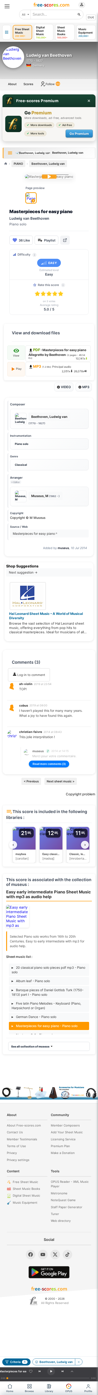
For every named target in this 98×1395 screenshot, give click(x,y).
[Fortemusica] (34, 1301)
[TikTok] (67, 1254)
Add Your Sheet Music (67, 1132)
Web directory (61, 1220)
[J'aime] (31, 1371)
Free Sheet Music (25, 1182)
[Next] (62, 1371)
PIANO (18, 163)
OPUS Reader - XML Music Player (70, 1184)
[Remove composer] (78, 1362)
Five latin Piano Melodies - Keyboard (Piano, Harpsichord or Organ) (46, 1005)
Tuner (55, 1214)
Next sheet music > (61, 781)
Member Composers (65, 1125)
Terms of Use (16, 1146)
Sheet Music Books (26, 1188)
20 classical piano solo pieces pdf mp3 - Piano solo (48, 970)
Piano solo (21, 444)
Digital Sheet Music (26, 1195)
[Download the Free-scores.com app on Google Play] (49, 1272)
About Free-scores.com (24, 1125)
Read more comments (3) (49, 764)
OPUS (68, 1391)
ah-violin (25, 684)
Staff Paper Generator (66, 1207)
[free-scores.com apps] (6, 32)
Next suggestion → (23, 572)
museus (63, 548)
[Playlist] (72, 1371)
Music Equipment (25, 1202)
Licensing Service (63, 1139)
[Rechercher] (79, 14)
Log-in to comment (30, 675)
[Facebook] (30, 1254)
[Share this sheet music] (65, 240)
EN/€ (91, 17)
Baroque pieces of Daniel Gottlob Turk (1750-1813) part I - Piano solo (47, 992)
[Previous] (40, 1371)
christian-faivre (30, 732)
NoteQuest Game (63, 1200)
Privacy (12, 1153)
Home (9, 1391)
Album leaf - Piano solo (31, 981)
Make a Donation (63, 1153)
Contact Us (15, 1132)
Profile (88, 1391)
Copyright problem (80, 794)
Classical (21, 464)
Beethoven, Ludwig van (48, 163)
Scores (28, 84)
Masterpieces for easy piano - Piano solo (44, 1026)
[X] (55, 1254)
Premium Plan (60, 1146)
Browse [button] (29, 1391)
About (12, 84)
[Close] (88, 100)
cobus (23, 705)
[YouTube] (43, 1254)
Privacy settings (18, 1160)
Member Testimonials (22, 1139)
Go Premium (79, 134)
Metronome (59, 1193)
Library (49, 1391)
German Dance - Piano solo (34, 1017)
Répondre (29, 695)
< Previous (31, 781)
